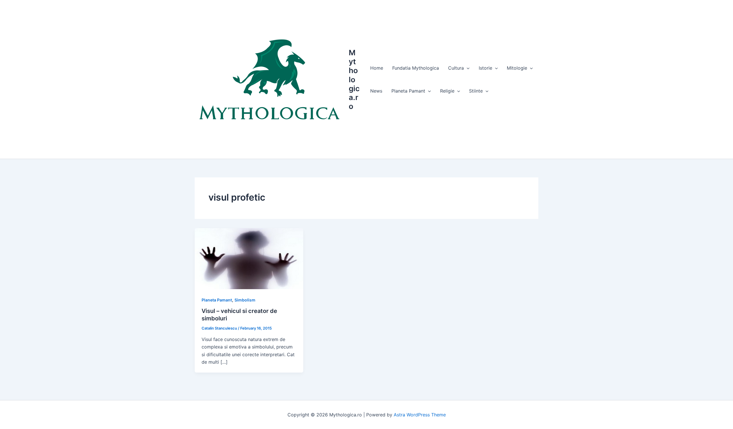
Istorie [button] (485, 68)
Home (376, 68)
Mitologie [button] (517, 68)
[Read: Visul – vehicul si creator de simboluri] (249, 258)
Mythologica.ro (354, 79)
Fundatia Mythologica (415, 68)
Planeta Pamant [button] (408, 91)
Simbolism (245, 299)
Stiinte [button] (476, 91)
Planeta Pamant (217, 299)
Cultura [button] (456, 68)
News (376, 91)
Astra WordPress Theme (420, 415)
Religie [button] (447, 91)
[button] (467, 67)
